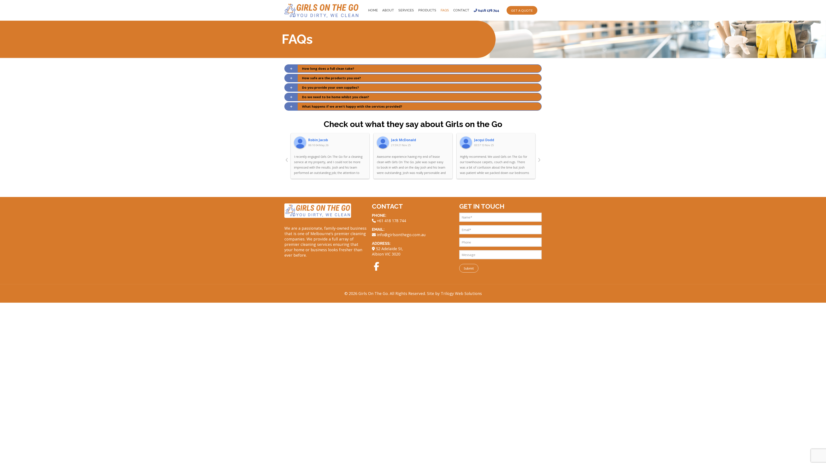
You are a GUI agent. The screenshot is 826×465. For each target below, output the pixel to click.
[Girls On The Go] (321, 10)
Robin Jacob (318, 140)
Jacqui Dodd (484, 140)
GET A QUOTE (522, 10)
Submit (469, 268)
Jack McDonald (403, 140)
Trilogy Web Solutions (461, 293)
